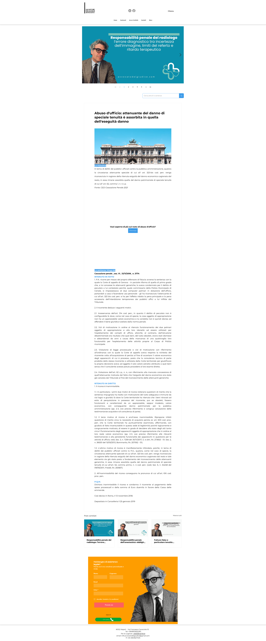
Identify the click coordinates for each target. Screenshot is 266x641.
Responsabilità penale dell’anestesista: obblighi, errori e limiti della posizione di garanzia (132, 541)
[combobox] (108, 593)
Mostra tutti (177, 515)
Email (96, 582)
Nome (96, 573)
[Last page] (150, 87)
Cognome (113, 573)
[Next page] (146, 87)
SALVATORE (90, 10)
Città (95, 590)
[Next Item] (180, 55)
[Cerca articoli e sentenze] (181, 95)
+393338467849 (139, 634)
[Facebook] (133, 10)
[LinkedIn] (129, 10)
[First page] (115, 87)
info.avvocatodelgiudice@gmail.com (136, 636)
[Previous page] (120, 87)
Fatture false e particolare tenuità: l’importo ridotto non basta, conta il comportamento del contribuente (164, 541)
